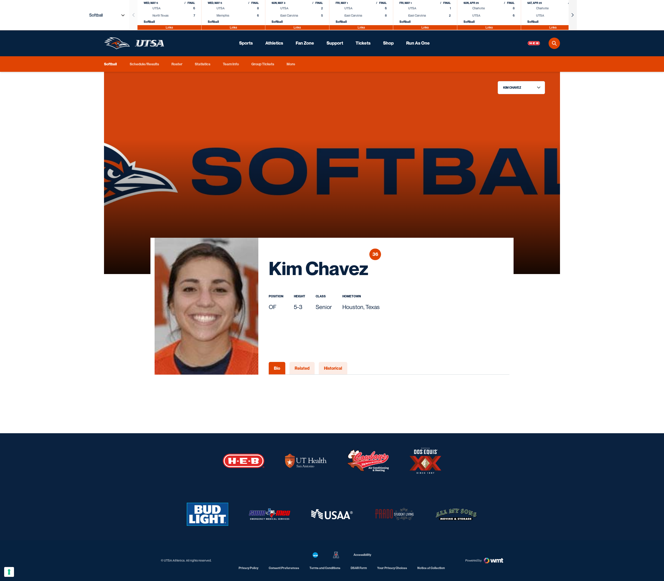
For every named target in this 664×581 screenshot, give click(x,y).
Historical (333, 368)
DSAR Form (359, 568)
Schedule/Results (144, 64)
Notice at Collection (431, 568)
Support (335, 43)
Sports (246, 43)
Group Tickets (262, 64)
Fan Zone (305, 43)
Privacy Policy (248, 568)
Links (169, 27)
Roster (176, 64)
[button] (573, 15)
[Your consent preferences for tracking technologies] (9, 572)
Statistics (202, 64)
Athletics (274, 43)
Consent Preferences (284, 568)
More (291, 64)
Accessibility (362, 554)
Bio (277, 368)
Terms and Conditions (324, 568)
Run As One (418, 43)
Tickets (363, 43)
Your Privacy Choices (392, 568)
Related (302, 368)
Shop (388, 43)
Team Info (231, 64)
